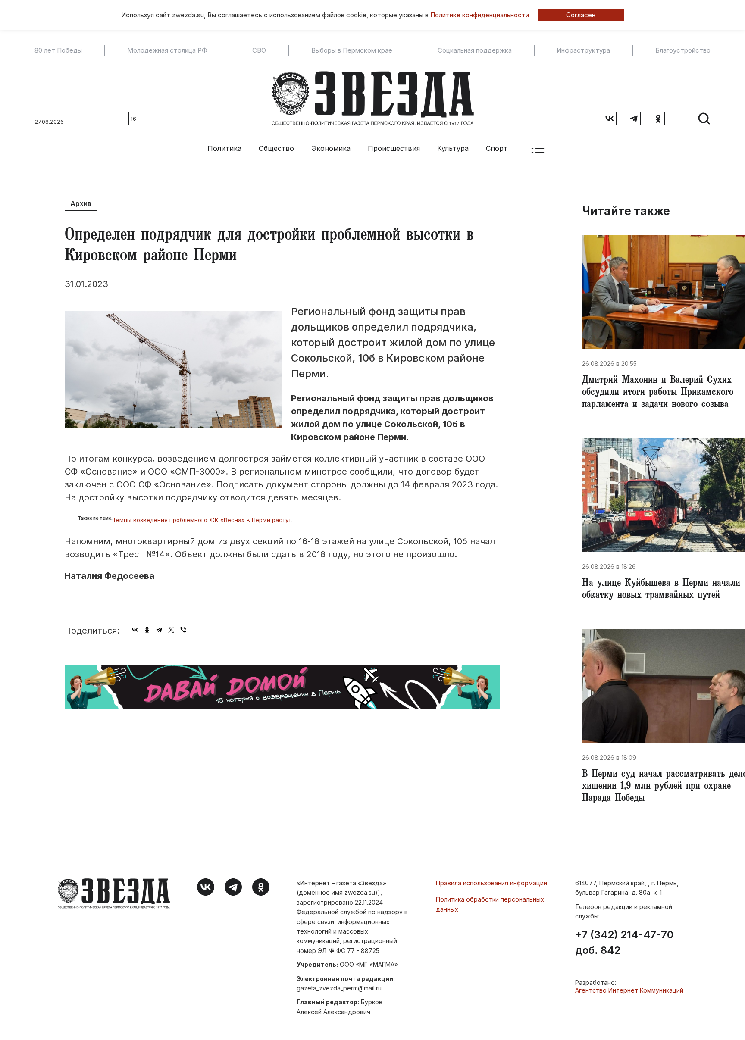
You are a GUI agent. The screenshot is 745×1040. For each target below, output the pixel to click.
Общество (276, 148)
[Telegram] (159, 630)
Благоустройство (683, 50)
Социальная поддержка (475, 50)
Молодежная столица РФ (167, 50)
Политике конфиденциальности (479, 15)
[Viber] (183, 630)
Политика (224, 148)
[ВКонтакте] (135, 630)
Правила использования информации (491, 883)
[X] (171, 630)
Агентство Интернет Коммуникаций (629, 990)
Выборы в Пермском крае (351, 50)
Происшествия (394, 148)
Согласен (580, 15)
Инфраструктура (583, 50)
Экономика (331, 148)
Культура (453, 148)
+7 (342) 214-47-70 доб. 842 (624, 942)
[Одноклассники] (147, 630)
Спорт (496, 148)
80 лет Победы (58, 50)
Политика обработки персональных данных (490, 904)
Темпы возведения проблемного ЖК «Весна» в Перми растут (202, 519)
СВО (259, 50)
